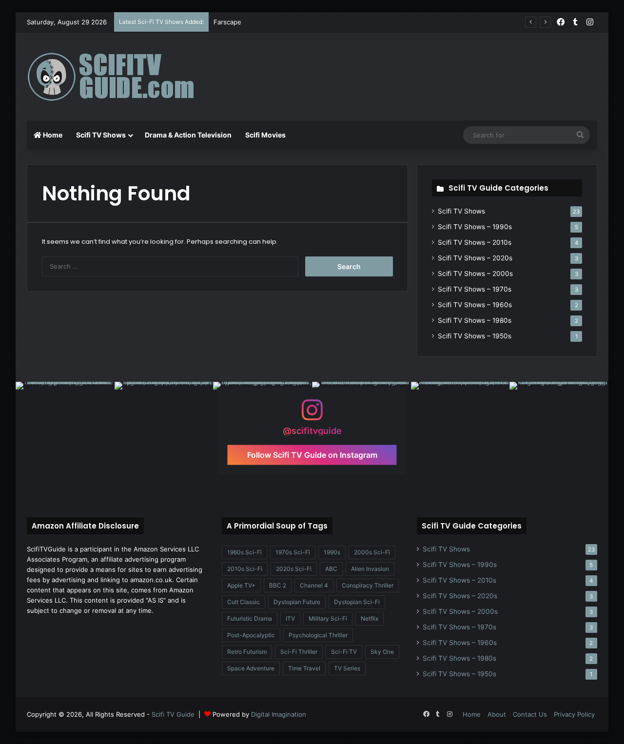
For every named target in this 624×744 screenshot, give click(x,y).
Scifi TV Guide (173, 714)
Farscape (227, 22)
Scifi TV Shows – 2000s (475, 273)
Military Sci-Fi (328, 618)
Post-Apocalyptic (251, 635)
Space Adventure (250, 668)
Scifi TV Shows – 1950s (474, 336)
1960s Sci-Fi (244, 552)
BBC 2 (277, 585)
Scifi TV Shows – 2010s (474, 242)
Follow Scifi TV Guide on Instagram (312, 455)
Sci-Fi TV (344, 651)
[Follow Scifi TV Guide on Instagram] (312, 415)
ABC (331, 568)
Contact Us (530, 714)
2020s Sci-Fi (294, 568)
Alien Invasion (370, 568)
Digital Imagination (278, 714)
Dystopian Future (296, 602)
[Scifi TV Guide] (124, 76)
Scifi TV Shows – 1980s (474, 320)
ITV (290, 618)
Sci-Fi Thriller (298, 651)
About (497, 714)
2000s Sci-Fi (372, 552)
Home (51, 135)
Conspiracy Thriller (367, 585)
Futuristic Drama (249, 618)
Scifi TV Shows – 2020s (475, 258)
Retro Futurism (247, 651)
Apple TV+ (241, 585)
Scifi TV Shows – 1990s (475, 227)
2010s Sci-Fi (244, 568)
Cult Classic (243, 602)
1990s (332, 552)
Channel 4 (314, 585)
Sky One (382, 651)
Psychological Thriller (318, 635)
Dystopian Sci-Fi (357, 602)
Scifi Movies (265, 135)
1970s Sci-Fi (292, 552)
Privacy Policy (574, 714)
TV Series (347, 668)
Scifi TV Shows (101, 135)
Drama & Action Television (188, 135)
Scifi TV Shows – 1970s (474, 289)
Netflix (369, 618)
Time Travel (304, 668)
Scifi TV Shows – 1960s (475, 305)
